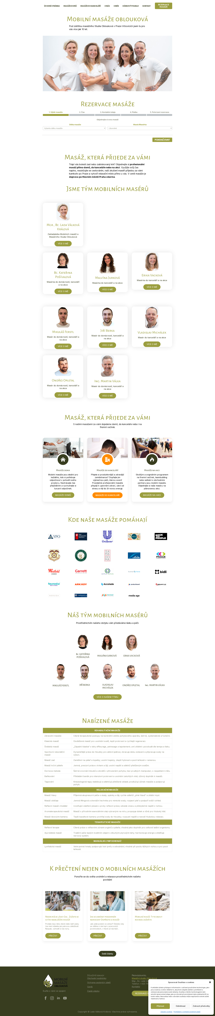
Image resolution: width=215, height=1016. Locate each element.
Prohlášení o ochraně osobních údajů (187, 1012)
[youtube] (65, 998)
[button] (210, 982)
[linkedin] (58, 998)
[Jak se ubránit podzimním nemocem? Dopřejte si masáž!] (107, 901)
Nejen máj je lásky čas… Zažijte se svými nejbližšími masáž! (62, 918)
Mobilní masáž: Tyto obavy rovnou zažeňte (148, 918)
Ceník (116, 6)
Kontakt (146, 6)
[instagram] (52, 998)
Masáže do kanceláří (90, 6)
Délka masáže (75, 124)
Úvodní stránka (52, 6)
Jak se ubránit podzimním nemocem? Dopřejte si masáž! (104, 918)
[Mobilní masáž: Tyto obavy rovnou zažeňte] (152, 901)
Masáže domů (70, 6)
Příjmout (160, 1006)
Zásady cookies (166, 1012)
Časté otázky (93, 991)
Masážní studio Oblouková (144, 978)
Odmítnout (180, 1006)
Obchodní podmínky (96, 978)
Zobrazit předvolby (201, 1006)
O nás (107, 6)
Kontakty (136, 986)
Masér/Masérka (140, 124)
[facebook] (45, 998)
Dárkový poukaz (131, 6)
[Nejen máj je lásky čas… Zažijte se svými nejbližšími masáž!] (62, 901)
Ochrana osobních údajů (98, 982)
